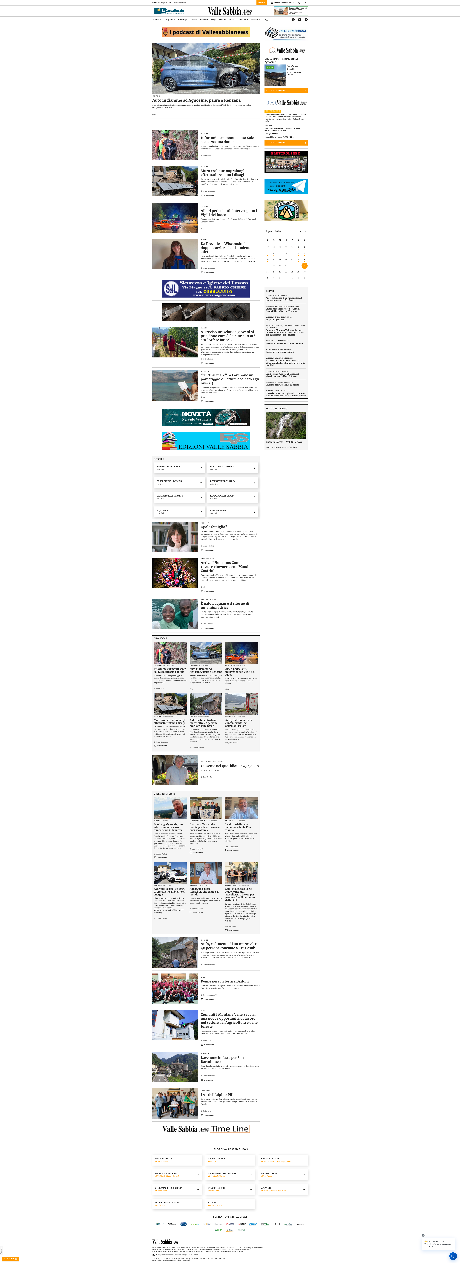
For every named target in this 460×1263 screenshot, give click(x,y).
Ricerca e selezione (272, 111)
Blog (213, 20)
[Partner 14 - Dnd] (300, 1224)
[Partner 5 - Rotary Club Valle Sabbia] (207, 1224)
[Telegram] (306, 19)
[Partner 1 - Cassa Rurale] (160, 1224)
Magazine (169, 20)
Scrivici (232, 20)
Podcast (222, 20)
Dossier (203, 20)
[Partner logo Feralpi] (218, 1230)
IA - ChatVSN (9, 1259)
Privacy (1, 1251)
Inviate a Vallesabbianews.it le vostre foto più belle (281, 447)
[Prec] (300, 231)
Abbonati (261, 3)
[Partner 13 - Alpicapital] (288, 1224)
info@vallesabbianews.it (255, 1247)
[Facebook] (293, 19)
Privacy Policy (157, 1260)
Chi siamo (242, 20)
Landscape (182, 20)
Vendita (270, 67)
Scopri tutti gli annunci (276, 91)
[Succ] (305, 231)
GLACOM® (186, 1260)
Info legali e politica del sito (172, 1260)
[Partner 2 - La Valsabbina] (172, 1224)
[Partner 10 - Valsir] (253, 1224)
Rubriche (157, 20)
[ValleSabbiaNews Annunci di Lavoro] (286, 104)
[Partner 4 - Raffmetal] (195, 1224)
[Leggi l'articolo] (206, 68)
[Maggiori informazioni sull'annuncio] (275, 75)
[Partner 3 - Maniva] (183, 1224)
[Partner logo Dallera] (230, 1224)
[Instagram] (299, 19)
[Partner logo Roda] (230, 1230)
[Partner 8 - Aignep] (242, 1224)
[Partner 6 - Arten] (218, 1224)
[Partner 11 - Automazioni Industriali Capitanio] (265, 1224)
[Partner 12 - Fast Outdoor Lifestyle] (276, 1224)
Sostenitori (255, 20)
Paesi (193, 20)
